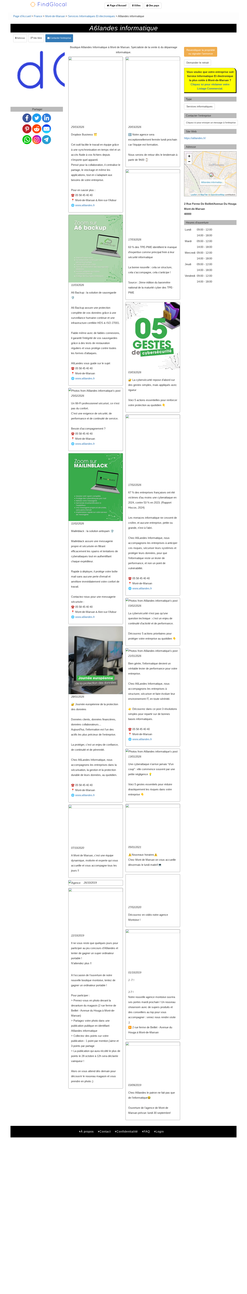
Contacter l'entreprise (60, 38)
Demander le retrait (197, 62)
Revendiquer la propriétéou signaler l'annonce (200, 52)
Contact (105, 1131)
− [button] (189, 161)
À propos (87, 1131)
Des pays (153, 5)
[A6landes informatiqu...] (211, 175)
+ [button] (189, 156)
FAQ (147, 1131)
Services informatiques (199, 106)
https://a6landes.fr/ (195, 138)
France (38, 16)
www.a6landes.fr (85, 205)
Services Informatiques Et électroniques (91, 16)
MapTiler (204, 194)
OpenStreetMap (217, 194)
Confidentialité (127, 1131)
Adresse (20, 38)
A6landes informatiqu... (212, 182)
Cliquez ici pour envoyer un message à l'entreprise (211, 122)
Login (160, 1131)
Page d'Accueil (117, 5)
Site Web (37, 38)
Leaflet (194, 194)
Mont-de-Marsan (55, 16)
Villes (136, 5)
